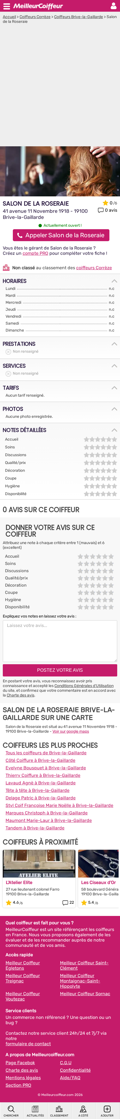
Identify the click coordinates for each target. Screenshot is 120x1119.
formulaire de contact (28, 1043)
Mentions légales (23, 1077)
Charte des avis (20, 695)
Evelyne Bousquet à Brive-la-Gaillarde (46, 767)
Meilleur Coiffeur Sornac (85, 993)
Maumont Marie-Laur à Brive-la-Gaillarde (49, 820)
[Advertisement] (60, 86)
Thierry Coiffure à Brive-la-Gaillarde (43, 775)
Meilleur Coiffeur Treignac (23, 978)
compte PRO (35, 253)
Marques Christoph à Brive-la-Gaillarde (47, 813)
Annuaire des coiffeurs (38, 6)
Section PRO (18, 1085)
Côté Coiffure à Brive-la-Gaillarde (40, 760)
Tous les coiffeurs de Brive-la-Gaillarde (46, 752)
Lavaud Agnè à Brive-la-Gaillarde (41, 782)
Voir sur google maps (70, 731)
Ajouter (107, 1115)
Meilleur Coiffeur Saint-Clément (84, 965)
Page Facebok (20, 1062)
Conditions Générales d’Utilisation (84, 685)
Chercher (11, 1115)
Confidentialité (75, 1070)
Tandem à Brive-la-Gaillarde (35, 828)
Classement (59, 1115)
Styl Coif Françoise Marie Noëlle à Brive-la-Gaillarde (59, 805)
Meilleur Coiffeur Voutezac (23, 996)
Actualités (35, 1115)
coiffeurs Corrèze (94, 267)
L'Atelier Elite (19, 882)
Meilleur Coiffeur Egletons (23, 965)
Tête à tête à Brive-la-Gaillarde (37, 790)
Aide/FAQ (70, 1077)
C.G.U (65, 1062)
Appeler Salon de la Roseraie (64, 235)
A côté (83, 1115)
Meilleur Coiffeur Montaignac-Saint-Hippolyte (80, 981)
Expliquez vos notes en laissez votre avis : (39, 616)
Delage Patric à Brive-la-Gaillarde (41, 798)
